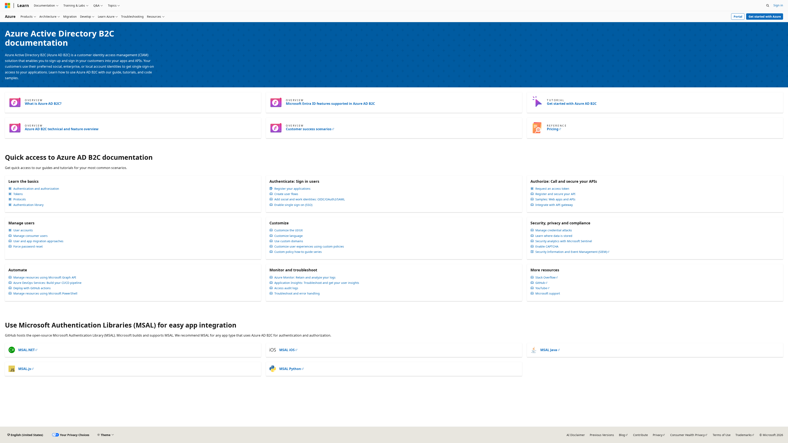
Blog (622, 435)
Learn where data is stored (553, 236)
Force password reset (28, 246)
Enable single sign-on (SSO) (293, 205)
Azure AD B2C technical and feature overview (61, 129)
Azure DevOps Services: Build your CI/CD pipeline (47, 283)
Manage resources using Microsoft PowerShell (45, 293)
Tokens (18, 194)
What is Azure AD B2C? (43, 104)
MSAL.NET (26, 350)
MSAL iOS (287, 350)
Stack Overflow (545, 277)
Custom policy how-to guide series (298, 252)
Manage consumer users (30, 236)
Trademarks (743, 435)
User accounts (23, 230)
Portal (738, 16)
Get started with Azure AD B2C (572, 104)
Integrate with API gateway (554, 205)
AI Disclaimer (576, 435)
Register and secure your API (555, 194)
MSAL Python (290, 369)
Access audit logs (286, 288)
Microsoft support (547, 293)
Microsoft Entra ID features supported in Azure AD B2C (330, 104)
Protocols (19, 199)
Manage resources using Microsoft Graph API (44, 277)
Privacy (657, 435)
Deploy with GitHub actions (32, 288)
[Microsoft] (7, 5)
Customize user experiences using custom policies (309, 246)
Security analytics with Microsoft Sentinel (563, 241)
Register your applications (292, 189)
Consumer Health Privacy (687, 435)
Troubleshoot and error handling (297, 293)
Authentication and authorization (36, 189)
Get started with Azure (765, 16)
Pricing (552, 129)
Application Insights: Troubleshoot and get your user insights (316, 283)
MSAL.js (24, 369)
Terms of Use (722, 435)
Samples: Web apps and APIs (555, 199)
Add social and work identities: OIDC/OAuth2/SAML (309, 199)
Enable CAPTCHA (546, 246)
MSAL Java (548, 350)
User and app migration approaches (38, 241)
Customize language (288, 236)
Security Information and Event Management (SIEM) (571, 252)
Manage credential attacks (553, 230)
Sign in (778, 5)
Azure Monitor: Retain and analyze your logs (305, 277)
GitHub (540, 283)
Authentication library (28, 205)
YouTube (541, 288)
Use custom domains (288, 241)
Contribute (640, 435)
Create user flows (286, 194)
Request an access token (552, 189)
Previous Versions (602, 435)
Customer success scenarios (308, 129)
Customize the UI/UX (288, 230)
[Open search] (768, 5)
